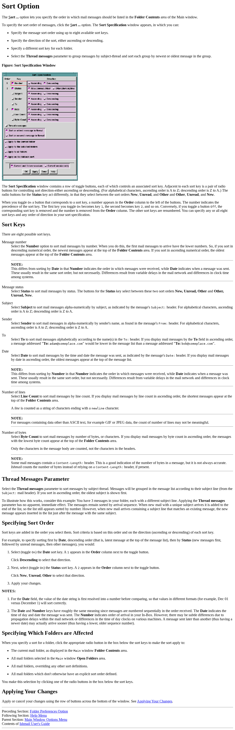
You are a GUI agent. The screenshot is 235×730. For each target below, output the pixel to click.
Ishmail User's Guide (35, 724)
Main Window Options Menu (46, 720)
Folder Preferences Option (49, 711)
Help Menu (38, 715)
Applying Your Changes (154, 701)
